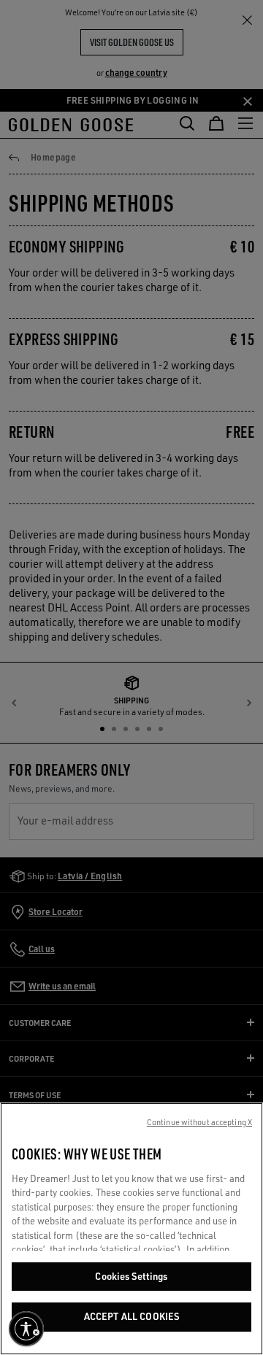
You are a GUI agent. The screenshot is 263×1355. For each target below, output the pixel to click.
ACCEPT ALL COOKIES (131, 1316)
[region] (131, 1229)
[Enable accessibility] (26, 1328)
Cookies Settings (131, 1276)
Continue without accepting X (199, 1122)
